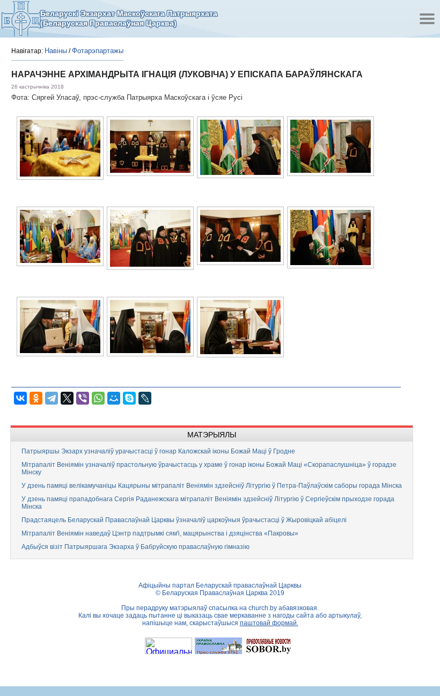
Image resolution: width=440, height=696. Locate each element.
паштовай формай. (269, 623)
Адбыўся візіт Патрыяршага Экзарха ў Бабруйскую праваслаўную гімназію (135, 547)
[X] (67, 398)
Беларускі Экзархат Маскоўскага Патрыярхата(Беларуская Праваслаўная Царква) (128, 18)
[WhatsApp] (98, 398)
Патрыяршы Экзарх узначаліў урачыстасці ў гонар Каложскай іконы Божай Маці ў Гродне (158, 451)
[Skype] (129, 398)
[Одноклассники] (36, 398)
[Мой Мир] (113, 398)
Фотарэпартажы (97, 51)
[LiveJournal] (144, 398)
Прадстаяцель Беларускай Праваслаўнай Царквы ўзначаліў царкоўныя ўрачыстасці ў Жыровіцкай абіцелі (184, 520)
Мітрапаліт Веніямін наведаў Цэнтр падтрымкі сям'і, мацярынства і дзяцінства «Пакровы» (159, 533)
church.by (262, 608)
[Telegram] (51, 398)
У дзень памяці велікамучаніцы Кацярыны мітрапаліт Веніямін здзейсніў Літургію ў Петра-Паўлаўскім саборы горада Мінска (211, 485)
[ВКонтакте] (20, 398)
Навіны (56, 51)
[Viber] (82, 398)
